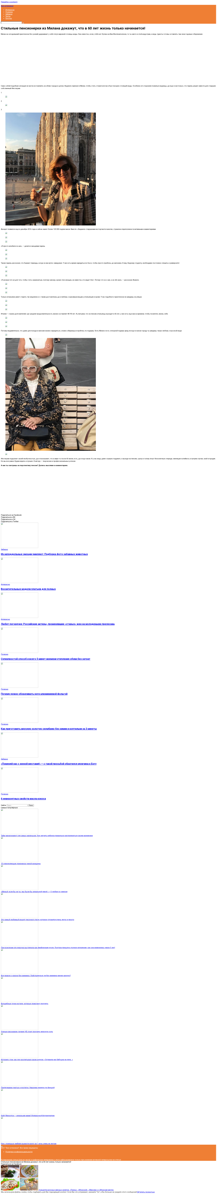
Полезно (9, 12)
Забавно (8, 14)
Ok (138, 1192)
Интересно (9, 10)
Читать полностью (147, 1192)
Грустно (8, 18)
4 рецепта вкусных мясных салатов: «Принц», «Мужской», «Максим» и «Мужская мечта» (76, 1190)
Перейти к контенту (9, 2)
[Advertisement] (108, 59)
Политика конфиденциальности (18, 1152)
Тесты (8, 16)
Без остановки (7, 6)
